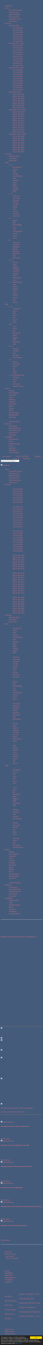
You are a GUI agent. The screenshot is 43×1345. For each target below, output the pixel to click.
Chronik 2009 (18, 70)
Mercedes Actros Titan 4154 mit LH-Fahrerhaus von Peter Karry (21, 1206)
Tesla (14, 291)
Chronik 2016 (18, 52)
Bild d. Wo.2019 (18, 112)
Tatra (15, 371)
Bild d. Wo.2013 (18, 125)
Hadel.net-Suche (15, 19)
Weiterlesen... (6, 1139)
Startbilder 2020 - (15, 92)
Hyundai (16, 216)
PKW (10, 441)
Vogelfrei (8, 1282)
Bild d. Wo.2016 (18, 118)
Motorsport (13, 433)
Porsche (16, 271)
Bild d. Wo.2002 (18, 152)
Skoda (15, 287)
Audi (14, 178)
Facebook (26, 458)
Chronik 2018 (18, 48)
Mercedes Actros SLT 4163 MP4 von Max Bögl (15, 1145)
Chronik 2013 (18, 59)
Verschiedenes (14, 452)
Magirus (16, 337)
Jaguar (15, 220)
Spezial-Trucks (18, 386)
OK (36, 1337)
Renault (16, 273)
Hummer (16, 214)
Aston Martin (18, 176)
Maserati (16, 245)
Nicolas (15, 348)
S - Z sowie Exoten (15, 282)
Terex (11, 410)
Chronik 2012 (18, 61)
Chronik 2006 (18, 76)
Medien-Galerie (14, 14)
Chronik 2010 (18, 65)
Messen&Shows (15, 428)
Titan (15, 373)
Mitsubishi (17, 258)
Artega (15, 174)
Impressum (13, 21)
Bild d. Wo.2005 (18, 145)
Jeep (14, 222)
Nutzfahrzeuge (14, 444)
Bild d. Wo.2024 (18, 99)
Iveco (15, 329)
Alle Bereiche (13, 439)
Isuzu (15, 326)
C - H (10, 194)
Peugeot (16, 269)
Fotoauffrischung (15, 10)
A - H (10, 306)
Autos (7, 1271)
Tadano (11, 408)
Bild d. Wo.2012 (18, 127)
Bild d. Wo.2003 (18, 149)
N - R (10, 260)
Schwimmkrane (14, 421)
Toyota (15, 293)
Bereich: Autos (10, 1254)
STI (14, 368)
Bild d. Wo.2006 (18, 143)
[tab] (21, 937)
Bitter (15, 183)
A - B (10, 165)
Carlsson (16, 196)
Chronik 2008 (18, 72)
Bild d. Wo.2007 (18, 141)
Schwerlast (13, 426)
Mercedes (16, 253)
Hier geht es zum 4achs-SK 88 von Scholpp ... (17, 1108)
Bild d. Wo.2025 (18, 96)
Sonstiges (12, 435)
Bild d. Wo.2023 (18, 101)
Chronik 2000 (18, 90)
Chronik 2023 (18, 34)
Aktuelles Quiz (14, 156)
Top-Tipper (13, 158)
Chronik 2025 (18, 30)
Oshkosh (16, 351)
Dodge (15, 202)
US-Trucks (16, 384)
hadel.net (8, 1252)
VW (14, 300)
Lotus (15, 238)
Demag (11, 390)
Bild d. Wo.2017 (18, 116)
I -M (10, 324)
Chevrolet (16, 198)
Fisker (15, 207)
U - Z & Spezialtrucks (16, 375)
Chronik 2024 (18, 32)
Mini (14, 256)
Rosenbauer (17, 357)
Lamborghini (17, 231)
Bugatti (15, 189)
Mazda (15, 249)
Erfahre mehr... (18, 1343)
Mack (15, 335)
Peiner (11, 406)
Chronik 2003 (18, 83)
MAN (14, 340)
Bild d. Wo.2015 (18, 121)
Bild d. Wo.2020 (18, 107)
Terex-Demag (14, 413)
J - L (10, 218)
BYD (14, 191)
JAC (14, 331)
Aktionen (12, 448)
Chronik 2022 (18, 37)
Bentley (15, 180)
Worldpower (13, 415)
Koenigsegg (17, 225)
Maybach (16, 247)
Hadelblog (8, 1280)
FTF (14, 317)
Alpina (15, 169)
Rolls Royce (17, 278)
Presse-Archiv (14, 17)
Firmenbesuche (14, 430)
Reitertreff (9, 1275)
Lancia (15, 233)
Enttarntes (13, 160)
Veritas (15, 295)
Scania (15, 362)
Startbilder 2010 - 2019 (17, 110)
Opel (14, 264)
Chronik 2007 (18, 74)
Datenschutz (9, 1331)
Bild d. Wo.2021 (18, 105)
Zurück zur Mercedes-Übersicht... (13, 1112)
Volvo (15, 298)
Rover (15, 280)
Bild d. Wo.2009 (18, 136)
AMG (14, 172)
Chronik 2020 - (14, 26)
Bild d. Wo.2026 (18, 94)
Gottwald (12, 395)
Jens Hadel (6, 456)
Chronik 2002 (18, 85)
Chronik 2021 (18, 39)
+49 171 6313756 (21, 456)
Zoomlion (12, 417)
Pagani (15, 267)
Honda (15, 211)
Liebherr (12, 399)
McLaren (16, 251)
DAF (14, 313)
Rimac (15, 275)
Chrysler (16, 200)
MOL (14, 344)
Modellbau (13, 450)
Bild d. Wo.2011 (18, 129)
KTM (14, 229)
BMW (15, 185)
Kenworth (16, 333)
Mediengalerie (10, 1277)
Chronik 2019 (18, 45)
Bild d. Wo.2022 (18, 103)
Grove (11, 397)
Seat (14, 284)
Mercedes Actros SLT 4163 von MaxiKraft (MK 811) (16, 1166)
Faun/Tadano (14, 393)
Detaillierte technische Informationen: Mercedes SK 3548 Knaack (18, 937)
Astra (15, 311)
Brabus (15, 187)
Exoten (15, 302)
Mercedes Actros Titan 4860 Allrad (12, 1187)
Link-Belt (12, 402)
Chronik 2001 (18, 87)
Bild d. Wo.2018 (18, 114)
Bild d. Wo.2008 (18, 138)
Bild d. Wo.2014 (18, 123)
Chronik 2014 (18, 56)
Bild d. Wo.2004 (18, 147)
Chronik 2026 (18, 28)
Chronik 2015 (18, 54)
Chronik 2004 (18, 81)
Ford (14, 209)
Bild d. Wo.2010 (18, 132)
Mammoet (13, 404)
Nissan (15, 262)
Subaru (15, 289)
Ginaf (15, 320)
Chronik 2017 (18, 50)
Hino (14, 322)
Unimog (16, 377)
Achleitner (16, 309)
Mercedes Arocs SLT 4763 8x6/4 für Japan (14, 1225)
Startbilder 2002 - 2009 (17, 134)
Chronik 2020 (18, 41)
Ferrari (15, 205)
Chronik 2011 (18, 63)
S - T (10, 360)
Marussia (16, 242)
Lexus (15, 236)
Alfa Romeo (17, 167)
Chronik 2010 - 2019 (16, 43)
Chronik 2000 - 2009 (16, 68)
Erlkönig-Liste (14, 12)
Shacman (16, 364)
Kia (14, 227)
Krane (11, 446)
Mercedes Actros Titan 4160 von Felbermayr (15, 1126)
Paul (14, 353)
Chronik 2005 (18, 79)
